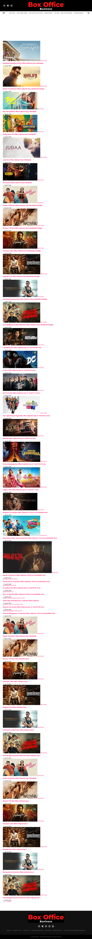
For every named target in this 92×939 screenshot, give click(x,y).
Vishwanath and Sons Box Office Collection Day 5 (18, 730)
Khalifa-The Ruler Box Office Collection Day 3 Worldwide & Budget (23, 89)
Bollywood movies (22, 13)
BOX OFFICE (44, 60)
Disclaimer (48, 930)
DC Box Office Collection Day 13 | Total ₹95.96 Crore (19, 370)
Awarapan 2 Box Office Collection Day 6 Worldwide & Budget (22, 251)
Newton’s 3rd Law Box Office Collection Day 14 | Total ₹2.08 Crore (23, 607)
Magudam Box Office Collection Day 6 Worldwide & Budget (21, 276)
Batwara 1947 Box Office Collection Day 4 (16, 801)
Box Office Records (66, 13)
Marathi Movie (48, 13)
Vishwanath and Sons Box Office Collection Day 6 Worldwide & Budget (25, 299)
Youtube (56, 13)
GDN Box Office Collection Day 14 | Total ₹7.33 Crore (19, 438)
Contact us (26, 930)
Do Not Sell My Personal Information (74, 930)
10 (7, 901)
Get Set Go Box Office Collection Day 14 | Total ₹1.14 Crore (21, 393)
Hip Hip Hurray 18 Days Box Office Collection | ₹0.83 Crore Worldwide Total (26, 581)
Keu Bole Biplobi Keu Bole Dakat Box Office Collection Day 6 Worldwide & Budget (28, 325)
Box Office (12, 13)
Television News (78, 13)
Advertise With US (57, 930)
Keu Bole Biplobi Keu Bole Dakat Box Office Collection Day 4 (21, 898)
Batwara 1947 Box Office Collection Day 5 (16, 659)
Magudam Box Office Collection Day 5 (15, 707)
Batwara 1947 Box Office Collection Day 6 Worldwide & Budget (22, 228)
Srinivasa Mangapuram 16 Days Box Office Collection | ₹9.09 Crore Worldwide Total (29, 613)
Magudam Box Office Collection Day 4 (15, 849)
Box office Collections (36, 13)
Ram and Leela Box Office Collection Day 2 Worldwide (19, 111)
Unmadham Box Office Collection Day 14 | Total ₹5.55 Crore (21, 588)
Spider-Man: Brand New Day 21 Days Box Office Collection (21, 600)
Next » (10, 901)
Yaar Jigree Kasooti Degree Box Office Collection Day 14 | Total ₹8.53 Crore (26, 416)
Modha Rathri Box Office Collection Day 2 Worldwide (19, 134)
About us (9, 930)
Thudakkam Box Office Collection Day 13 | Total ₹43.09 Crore (22, 347)
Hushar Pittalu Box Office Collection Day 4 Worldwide (19, 636)
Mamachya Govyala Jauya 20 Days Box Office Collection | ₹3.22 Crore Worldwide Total (30, 538)
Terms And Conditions (37, 930)
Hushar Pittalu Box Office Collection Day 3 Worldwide (19, 778)
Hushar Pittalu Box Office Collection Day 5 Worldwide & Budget (22, 205)
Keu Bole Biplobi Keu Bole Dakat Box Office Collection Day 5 (21, 755)
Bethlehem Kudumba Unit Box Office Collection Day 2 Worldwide (23, 63)
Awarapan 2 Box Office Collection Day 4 (15, 824)
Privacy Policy (17, 930)
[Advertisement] (46, 30)
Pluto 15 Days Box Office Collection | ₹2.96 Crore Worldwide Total (23, 594)
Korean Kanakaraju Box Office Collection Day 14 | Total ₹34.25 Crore (24, 464)
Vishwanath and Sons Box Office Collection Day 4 (18, 872)
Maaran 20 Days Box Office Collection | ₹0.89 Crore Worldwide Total (24, 575)
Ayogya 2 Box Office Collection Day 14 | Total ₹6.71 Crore (21, 490)
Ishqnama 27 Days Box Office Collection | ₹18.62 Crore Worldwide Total (25, 512)
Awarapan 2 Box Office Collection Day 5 (15, 681)
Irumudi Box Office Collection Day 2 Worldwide (17, 183)
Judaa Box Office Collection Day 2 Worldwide (17, 160)
